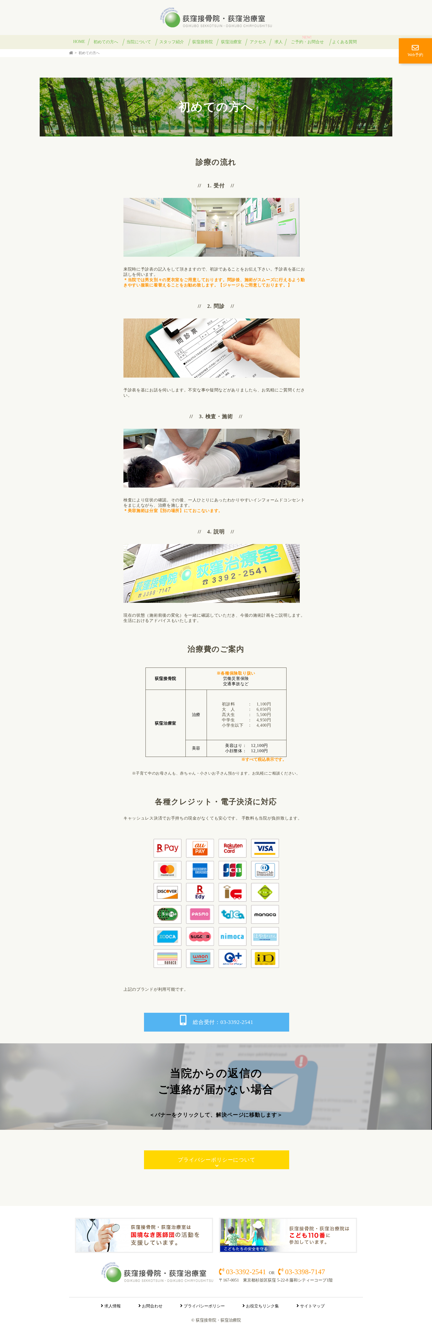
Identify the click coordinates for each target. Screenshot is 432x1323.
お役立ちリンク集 (262, 1306)
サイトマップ (312, 1306)
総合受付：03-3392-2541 (223, 1022)
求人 (278, 42)
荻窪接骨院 (202, 42)
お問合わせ (152, 1306)
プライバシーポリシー (204, 1306)
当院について (138, 42)
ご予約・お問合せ (307, 42)
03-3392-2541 (246, 1272)
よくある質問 (344, 42)
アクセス (258, 42)
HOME (79, 41)
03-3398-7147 (304, 1272)
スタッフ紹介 (171, 42)
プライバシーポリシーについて (216, 1160)
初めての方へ (105, 42)
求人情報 (112, 1306)
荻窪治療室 (231, 42)
